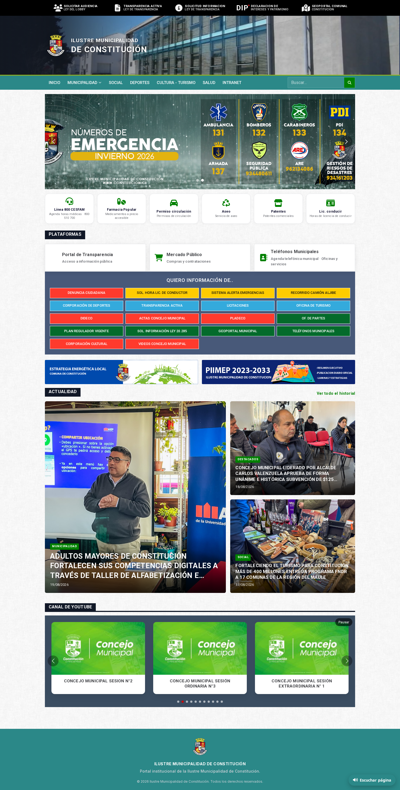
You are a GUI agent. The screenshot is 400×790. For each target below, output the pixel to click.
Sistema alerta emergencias (237, 293)
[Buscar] (349, 82)
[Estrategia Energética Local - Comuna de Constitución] (121, 372)
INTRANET (232, 82)
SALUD (209, 82)
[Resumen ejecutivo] (333, 368)
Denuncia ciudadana (86, 293)
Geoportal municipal (238, 331)
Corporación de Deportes (86, 305)
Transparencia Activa (162, 305)
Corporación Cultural (86, 344)
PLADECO (237, 318)
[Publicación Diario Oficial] (333, 372)
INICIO (54, 82)
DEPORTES (139, 82)
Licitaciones (238, 305)
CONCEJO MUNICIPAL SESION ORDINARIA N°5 (302, 684)
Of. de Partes (313, 318)
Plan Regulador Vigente (86, 331)
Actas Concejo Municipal (162, 318)
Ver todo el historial (336, 393)
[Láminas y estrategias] (333, 378)
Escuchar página (375, 780)
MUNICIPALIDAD (82, 82)
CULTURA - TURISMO (176, 82)
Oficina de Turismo (313, 305)
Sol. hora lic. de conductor (162, 293)
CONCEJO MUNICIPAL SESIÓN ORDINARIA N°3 (98, 684)
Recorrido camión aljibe (313, 293)
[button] (197, 180)
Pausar (344, 622)
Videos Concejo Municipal (162, 344)
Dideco (87, 318)
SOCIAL (116, 82)
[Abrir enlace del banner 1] (212, 141)
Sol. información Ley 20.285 (162, 331)
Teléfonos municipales (313, 331)
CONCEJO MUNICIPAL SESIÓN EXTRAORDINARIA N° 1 (200, 684)
